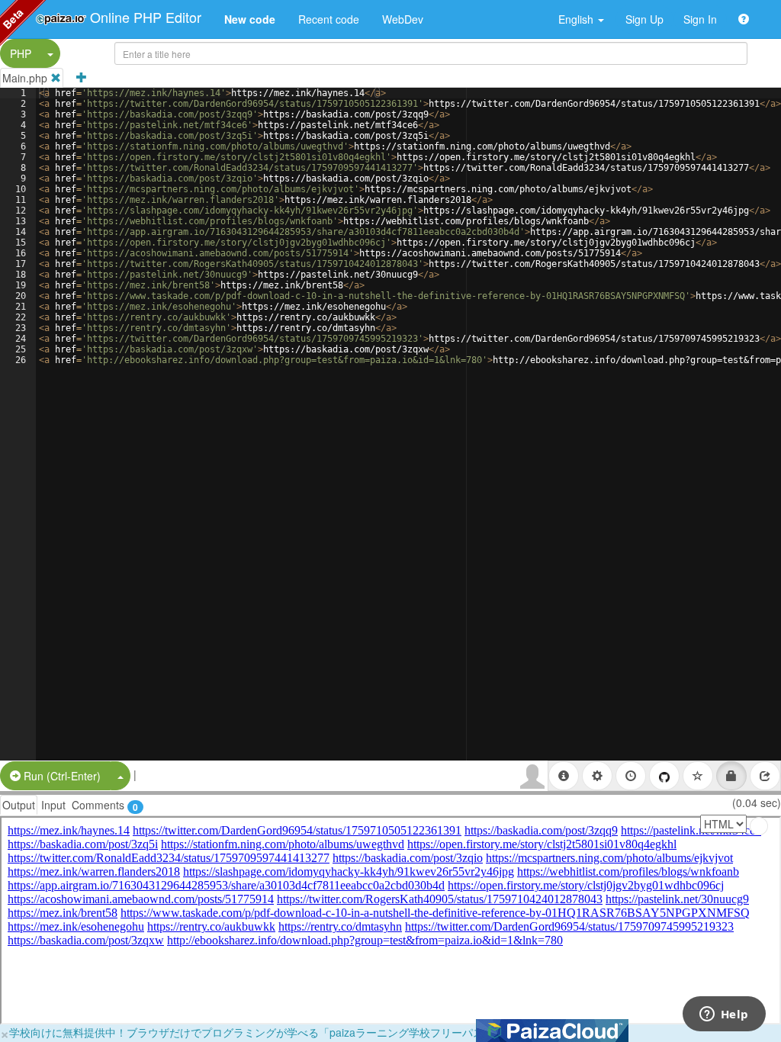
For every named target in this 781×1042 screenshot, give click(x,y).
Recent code (328, 19)
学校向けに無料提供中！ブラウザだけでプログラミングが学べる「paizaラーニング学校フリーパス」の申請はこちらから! (301, 1032)
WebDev (402, 19)
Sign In (700, 19)
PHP (20, 53)
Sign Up (644, 19)
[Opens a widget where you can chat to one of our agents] (724, 1015)
